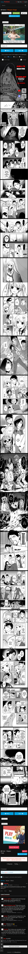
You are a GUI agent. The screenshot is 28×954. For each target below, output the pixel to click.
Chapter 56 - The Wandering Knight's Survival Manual (13, 933)
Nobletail (6, 883)
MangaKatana (18, 952)
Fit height (24, 59)
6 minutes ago (19, 920)
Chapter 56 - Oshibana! (6, 925)
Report (24, 13)
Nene (5, 924)
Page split (16, 13)
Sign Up (19, 2)
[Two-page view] (2, 938)
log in (6, 872)
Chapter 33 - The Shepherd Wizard (9, 920)
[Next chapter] (2, 944)
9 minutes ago (14, 941)
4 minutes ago (18, 901)
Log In (25, 2)
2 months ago (16, 885)
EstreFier (6, 929)
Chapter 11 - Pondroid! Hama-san (8, 912)
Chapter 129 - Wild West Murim (8, 901)
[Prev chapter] (2, 941)
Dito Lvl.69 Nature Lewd (9, 905)
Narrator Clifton (7, 899)
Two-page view (7, 13)
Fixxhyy (5, 916)
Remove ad (5, 22)
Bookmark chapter (14, 16)
